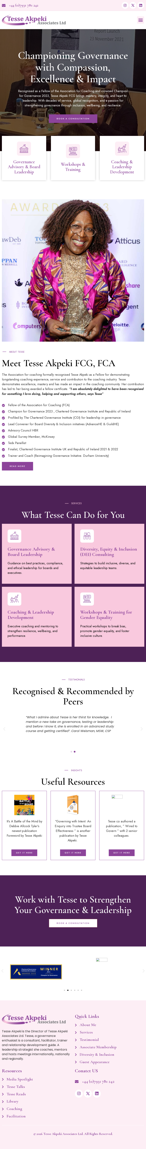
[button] (140, 20)
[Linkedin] (140, 5)
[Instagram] (125, 5)
